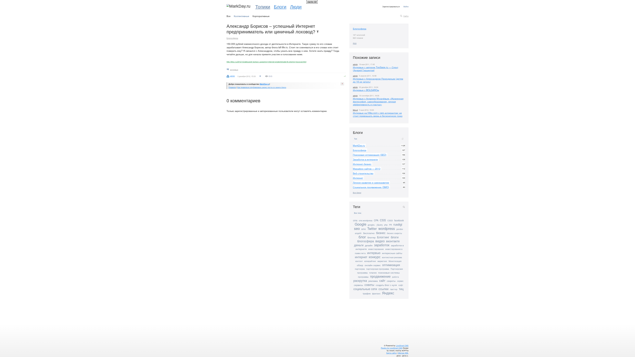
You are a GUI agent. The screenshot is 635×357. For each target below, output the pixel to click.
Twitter (372, 228)
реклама (373, 280)
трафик (367, 293)
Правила (232, 87)
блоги (395, 237)
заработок (381, 244)
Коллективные (241, 16)
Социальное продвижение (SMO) (371, 187)
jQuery (380, 224)
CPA (376, 220)
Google (360, 224)
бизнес (380, 233)
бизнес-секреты (394, 233)
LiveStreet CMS (402, 345)
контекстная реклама (392, 257)
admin (355, 64)
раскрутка (360, 280)
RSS (355, 43)
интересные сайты (392, 253)
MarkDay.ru (264, 84)
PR (390, 224)
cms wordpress (365, 220)
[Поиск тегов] (404, 207)
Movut (355, 110)
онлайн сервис (373, 265)
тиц (401, 289)
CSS (383, 220)
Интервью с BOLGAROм (366, 90)
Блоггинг (383, 237)
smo (363, 229)
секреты (391, 280)
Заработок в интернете (365, 159)
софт (400, 285)
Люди (296, 6)
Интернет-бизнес (362, 164)
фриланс (376, 293)
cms (355, 220)
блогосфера (365, 241)
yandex (399, 229)
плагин (373, 272)
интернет (361, 257)
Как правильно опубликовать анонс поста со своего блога (261, 87)
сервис (400, 280)
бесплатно (369, 233)
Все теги (357, 213)
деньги (358, 245)
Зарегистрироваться (391, 6)
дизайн (369, 245)
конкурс (375, 256)
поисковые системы (389, 272)
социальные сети (365, 289)
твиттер (393, 289)
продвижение (380, 276)
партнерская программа (377, 268)
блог (362, 236)
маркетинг (382, 261)
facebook (399, 220)
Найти (405, 16)
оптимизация (391, 265)
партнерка (360, 268)
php (386, 224)
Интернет (358, 177)
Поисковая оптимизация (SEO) (369, 154)
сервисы (358, 285)
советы (369, 284)
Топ (355, 139)
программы (363, 276)
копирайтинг (370, 261)
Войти (405, 6)
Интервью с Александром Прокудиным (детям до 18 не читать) (378, 80)
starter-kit (312, 2)
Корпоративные (261, 16)
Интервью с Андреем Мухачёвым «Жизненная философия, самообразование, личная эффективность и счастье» (378, 101)
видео (380, 240)
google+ (371, 224)
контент (359, 261)
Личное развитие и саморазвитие (371, 182)
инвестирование (376, 249)
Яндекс (388, 292)
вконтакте (393, 241)
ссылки (383, 289)
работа (395, 276)
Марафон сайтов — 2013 (366, 168)
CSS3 (390, 220)
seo (357, 228)
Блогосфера (232, 38)
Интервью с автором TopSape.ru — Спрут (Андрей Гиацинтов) (375, 69)
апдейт (358, 233)
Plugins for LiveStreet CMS (391, 348)
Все (229, 16)
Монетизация (395, 261)
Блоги (280, 6)
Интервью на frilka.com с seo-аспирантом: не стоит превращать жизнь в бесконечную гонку (377, 114)
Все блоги (357, 192)
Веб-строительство (363, 173)
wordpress (386, 228)
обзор (360, 265)
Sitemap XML (403, 353)
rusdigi (397, 224)
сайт (382, 280)
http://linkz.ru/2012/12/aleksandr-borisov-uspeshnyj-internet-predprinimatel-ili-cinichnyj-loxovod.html (266, 61)
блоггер (371, 237)
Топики (262, 6)
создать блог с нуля (386, 285)
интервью (234, 69)
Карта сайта (391, 353)
